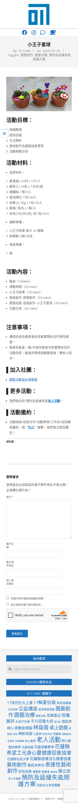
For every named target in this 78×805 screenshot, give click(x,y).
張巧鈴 (57, 721)
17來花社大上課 (19, 702)
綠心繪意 (30, 741)
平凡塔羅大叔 (42, 721)
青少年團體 (14, 778)
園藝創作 (27, 55)
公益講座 (28, 708)
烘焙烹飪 (47, 734)
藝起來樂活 (36, 765)
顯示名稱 (10, 545)
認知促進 (25, 771)
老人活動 (49, 739)
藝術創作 (17, 764)
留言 (9, 497)
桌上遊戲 (59, 727)
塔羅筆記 (54, 715)
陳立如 (64, 771)
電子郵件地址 (10, 564)
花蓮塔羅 (27, 747)
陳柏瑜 (54, 771)
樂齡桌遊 (25, 733)
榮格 (15, 734)
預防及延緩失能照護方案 (44, 780)
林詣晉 (41, 727)
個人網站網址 (10, 582)
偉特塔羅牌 (64, 703)
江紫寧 (37, 734)
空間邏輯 (19, 740)
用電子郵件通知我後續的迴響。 (28, 598)
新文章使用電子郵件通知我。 (27, 605)
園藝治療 (41, 55)
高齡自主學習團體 (48, 785)
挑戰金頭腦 (23, 728)
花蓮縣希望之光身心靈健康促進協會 (39, 749)
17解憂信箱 (44, 702)
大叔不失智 (22, 721)
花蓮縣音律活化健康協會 (50, 758)
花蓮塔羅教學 (44, 747)
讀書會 (46, 772)
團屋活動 (41, 715)
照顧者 (57, 734)
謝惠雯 (37, 772)
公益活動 (13, 709)
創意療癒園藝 (46, 709)
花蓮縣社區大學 (18, 759)
